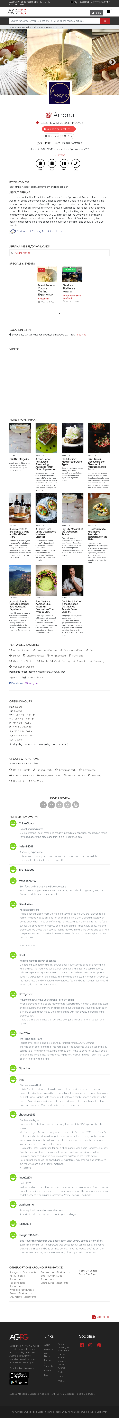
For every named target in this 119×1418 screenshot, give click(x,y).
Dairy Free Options (47, 650)
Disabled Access (35, 655)
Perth (52, 1393)
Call (75, 163)
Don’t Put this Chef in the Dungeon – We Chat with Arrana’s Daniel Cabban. (71, 606)
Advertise (48, 1349)
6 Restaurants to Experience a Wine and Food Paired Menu (19, 533)
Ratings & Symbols (48, 1363)
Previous (6, 62)
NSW (11, 27)
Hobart (79, 1393)
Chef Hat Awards (16, 5)
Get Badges (91, 1270)
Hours (57, 142)
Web (40, 163)
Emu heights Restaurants (22, 1296)
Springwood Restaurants (22, 1272)
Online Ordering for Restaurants (63, 1347)
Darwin (60, 1393)
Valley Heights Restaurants (17, 1277)
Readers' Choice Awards (62, 1364)
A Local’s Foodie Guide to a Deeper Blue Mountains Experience (19, 605)
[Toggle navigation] (108, 11)
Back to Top (103, 1316)
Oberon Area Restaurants (54, 1282)
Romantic (81, 661)
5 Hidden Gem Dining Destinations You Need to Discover (46, 533)
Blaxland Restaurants (20, 1293)
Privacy (92, 1412)
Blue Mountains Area (43, 27)
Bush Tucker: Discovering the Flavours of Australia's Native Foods (97, 464)
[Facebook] (72, 2)
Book (52, 163)
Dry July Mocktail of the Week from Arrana (72, 532)
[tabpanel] (46, 289)
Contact (48, 1370)
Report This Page (87, 1274)
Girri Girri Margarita (19, 459)
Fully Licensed (58, 655)
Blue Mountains (24, 27)
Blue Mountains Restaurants (55, 1272)
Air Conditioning (21, 650)
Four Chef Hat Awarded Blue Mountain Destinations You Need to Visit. (45, 606)
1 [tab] (59, 313)
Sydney (13, 1393)
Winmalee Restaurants (21, 1289)
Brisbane (34, 1393)
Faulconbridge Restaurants (17, 1284)
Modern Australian (72, 142)
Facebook (17, 683)
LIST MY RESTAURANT (100, 2)
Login (97, 12)
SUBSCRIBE (84, 2)
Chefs (60, 1376)
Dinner (16, 655)
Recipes (61, 1372)
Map (64, 163)
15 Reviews (59, 154)
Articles (61, 1381)
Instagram (32, 683)
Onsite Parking (62, 661)
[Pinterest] (99, 1345)
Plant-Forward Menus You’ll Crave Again (72, 462)
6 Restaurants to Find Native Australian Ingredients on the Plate (97, 534)
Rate (70, 136)
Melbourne (23, 1393)
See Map (81, 334)
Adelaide (44, 1393)
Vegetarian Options (23, 666)
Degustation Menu (73, 650)
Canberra (69, 1393)
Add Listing (47, 1355)
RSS (46, 1375)
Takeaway (98, 661)
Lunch (44, 661)
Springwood (61, 27)
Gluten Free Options (24, 661)
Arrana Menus (22, 252)
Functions (77, 655)
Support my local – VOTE (60, 129)
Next (112, 62)
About (47, 1345)
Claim (82, 1270)
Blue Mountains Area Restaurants (51, 1277)
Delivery (94, 650)
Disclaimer (102, 1412)
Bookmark (53, 136)
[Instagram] (75, 2)
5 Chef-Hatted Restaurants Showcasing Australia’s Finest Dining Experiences (46, 464)
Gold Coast (89, 1393)
